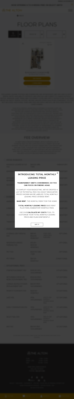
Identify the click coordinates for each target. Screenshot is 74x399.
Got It (37, 224)
